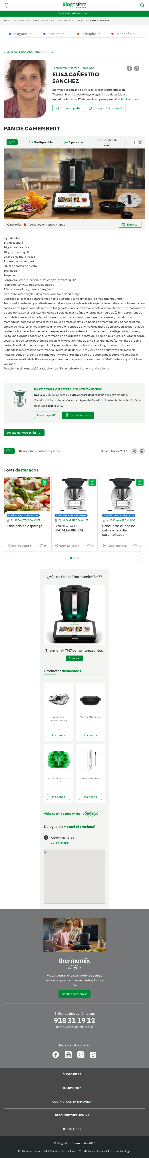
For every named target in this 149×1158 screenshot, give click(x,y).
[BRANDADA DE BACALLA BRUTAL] (75, 498)
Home (7, 20)
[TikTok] (93, 1055)
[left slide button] (7, 558)
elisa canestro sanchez (63, 20)
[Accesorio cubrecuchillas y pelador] (58, 698)
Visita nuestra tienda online (72, 13)
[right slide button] (141, 558)
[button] (142, 5)
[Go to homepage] (74, 5)
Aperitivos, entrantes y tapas (23, 515)
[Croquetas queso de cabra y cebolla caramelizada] (122, 498)
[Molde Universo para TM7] (58, 759)
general (82, 20)
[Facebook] (56, 1055)
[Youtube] (68, 1055)
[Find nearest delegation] (6, 5)
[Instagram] (81, 1055)
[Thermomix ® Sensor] (90, 759)
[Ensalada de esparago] (27, 498)
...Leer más (131, 99)
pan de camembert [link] (100, 20)
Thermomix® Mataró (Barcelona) (30, 20)
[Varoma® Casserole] (90, 698)
